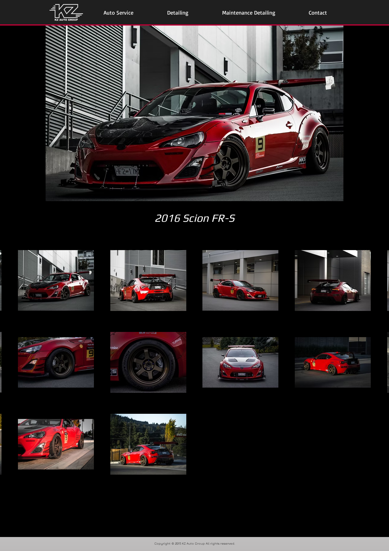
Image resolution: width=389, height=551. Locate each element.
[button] (118, 12)
